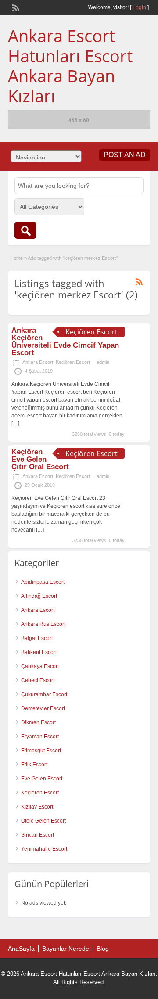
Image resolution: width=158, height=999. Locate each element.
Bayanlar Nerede (65, 948)
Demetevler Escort (43, 708)
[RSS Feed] (14, 7)
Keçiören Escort (73, 362)
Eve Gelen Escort (41, 779)
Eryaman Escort (40, 736)
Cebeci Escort (37, 680)
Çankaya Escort (40, 666)
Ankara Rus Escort (43, 624)
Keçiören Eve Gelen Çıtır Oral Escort (40, 459)
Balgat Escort (37, 638)
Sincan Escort (37, 835)
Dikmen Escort (38, 722)
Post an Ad (125, 154)
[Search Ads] (25, 230)
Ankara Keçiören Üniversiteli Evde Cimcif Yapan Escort (65, 341)
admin (103, 362)
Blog (103, 948)
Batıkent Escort (39, 652)
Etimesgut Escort (41, 750)
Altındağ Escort (39, 596)
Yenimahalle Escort (44, 849)
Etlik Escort (34, 765)
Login (139, 7)
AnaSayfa (21, 948)
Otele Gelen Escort (43, 821)
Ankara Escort (37, 362)
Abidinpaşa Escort (43, 582)
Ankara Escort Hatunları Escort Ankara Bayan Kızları (70, 65)
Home (16, 258)
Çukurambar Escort (44, 694)
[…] (15, 423)
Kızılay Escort (37, 807)
